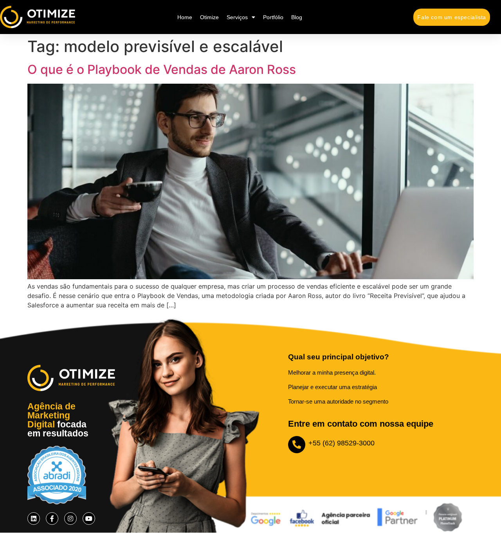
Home (184, 17)
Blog (296, 17)
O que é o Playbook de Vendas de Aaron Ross (161, 69)
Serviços (237, 17)
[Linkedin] (33, 518)
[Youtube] (89, 518)
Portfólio (273, 17)
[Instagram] (70, 518)
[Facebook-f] (52, 518)
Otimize (209, 17)
